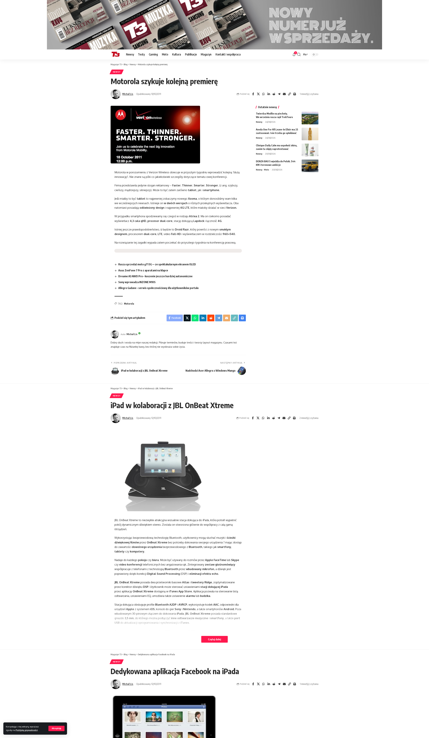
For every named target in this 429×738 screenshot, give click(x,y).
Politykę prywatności (27, 730)
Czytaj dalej (214, 639)
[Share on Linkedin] (268, 94)
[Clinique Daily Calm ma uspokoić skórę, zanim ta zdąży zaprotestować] (310, 150)
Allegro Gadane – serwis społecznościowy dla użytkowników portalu (158, 288)
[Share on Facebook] (253, 94)
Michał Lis (127, 93)
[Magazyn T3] (116, 54)
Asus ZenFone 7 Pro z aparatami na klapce (143, 270)
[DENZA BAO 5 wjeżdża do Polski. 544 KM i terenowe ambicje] (310, 166)
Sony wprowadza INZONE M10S (137, 282)
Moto (266, 169)
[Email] (284, 94)
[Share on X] (258, 94)
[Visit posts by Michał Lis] (116, 94)
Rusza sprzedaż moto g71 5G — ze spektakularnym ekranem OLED (157, 264)
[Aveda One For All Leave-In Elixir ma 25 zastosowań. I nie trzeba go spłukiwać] (310, 134)
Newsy (116, 72)
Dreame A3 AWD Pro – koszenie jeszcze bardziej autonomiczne (155, 276)
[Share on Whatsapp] (263, 94)
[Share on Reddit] (273, 94)
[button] (56, 728)
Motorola (129, 303)
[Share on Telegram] (279, 94)
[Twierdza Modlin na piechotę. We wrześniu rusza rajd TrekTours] (310, 118)
